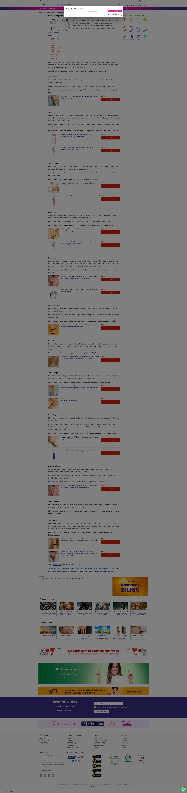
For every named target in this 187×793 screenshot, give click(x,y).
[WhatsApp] (183, 789)
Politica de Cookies (93, 11)
